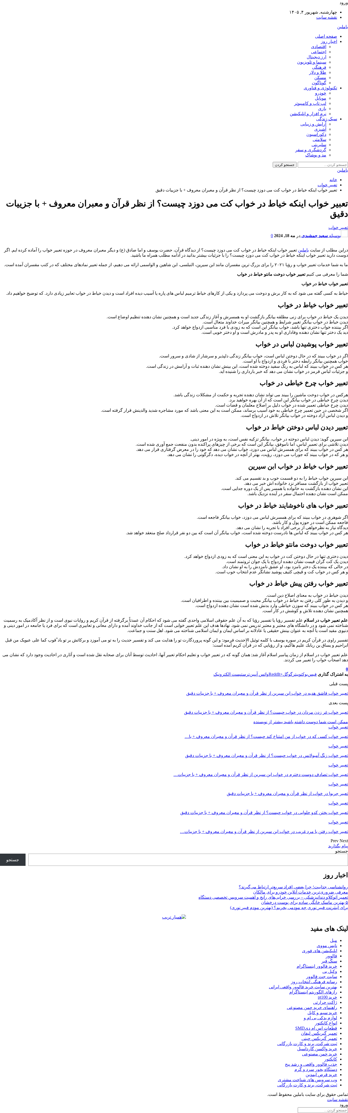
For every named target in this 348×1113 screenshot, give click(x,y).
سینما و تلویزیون (311, 62)
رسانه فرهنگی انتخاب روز (314, 981)
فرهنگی (319, 67)
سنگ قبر (329, 961)
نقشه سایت (326, 17)
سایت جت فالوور (321, 976)
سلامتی (319, 139)
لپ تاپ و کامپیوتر (310, 103)
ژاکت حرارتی (325, 1002)
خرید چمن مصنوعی (319, 1054)
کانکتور (330, 1059)
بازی (322, 108)
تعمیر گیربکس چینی (319, 1038)
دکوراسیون (316, 134)
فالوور (331, 956)
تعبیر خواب (338, 227)
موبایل (320, 98)
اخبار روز (329, 41)
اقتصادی (318, 46)
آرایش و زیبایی (313, 124)
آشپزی (320, 129)
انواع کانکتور (326, 1023)
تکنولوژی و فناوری (320, 88)
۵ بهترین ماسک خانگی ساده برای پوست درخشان (304, 902)
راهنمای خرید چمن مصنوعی (312, 1007)
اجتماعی (318, 51)
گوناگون (319, 82)
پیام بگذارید (338, 846)
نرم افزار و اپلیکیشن (308, 113)
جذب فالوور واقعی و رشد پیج (311, 1064)
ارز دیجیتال (316, 57)
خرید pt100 (327, 997)
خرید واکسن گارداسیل (317, 1048)
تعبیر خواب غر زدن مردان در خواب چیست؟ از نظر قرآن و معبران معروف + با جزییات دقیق (266, 712)
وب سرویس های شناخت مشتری (307, 1079)
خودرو (320, 93)
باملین (342, 26)
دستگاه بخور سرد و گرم (315, 1069)
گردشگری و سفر (310, 149)
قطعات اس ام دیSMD (316, 1028)
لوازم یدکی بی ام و (320, 1017)
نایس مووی (327, 945)
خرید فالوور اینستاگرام (317, 966)
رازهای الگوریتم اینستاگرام (313, 992)
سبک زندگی (326, 119)
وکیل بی (329, 971)
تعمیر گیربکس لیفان (319, 1033)
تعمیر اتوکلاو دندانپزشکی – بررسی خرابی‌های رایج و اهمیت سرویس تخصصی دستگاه (273, 897)
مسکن (320, 77)
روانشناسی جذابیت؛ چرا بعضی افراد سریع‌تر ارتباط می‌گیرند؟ (293, 887)
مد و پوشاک (315, 155)
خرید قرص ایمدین (321, 1074)
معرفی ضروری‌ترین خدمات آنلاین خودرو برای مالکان (300, 892)
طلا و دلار (317, 72)
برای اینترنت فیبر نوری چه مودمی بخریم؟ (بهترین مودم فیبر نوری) (289, 907)
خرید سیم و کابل (322, 1012)
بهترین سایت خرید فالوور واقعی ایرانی (303, 987)
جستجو (341, 851)
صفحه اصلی (326, 36)
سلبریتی (319, 144)
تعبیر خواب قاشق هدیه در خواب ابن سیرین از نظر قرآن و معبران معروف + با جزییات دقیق (267, 693)
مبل (333, 940)
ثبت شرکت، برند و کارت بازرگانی (307, 1043)
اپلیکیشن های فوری (319, 950)
